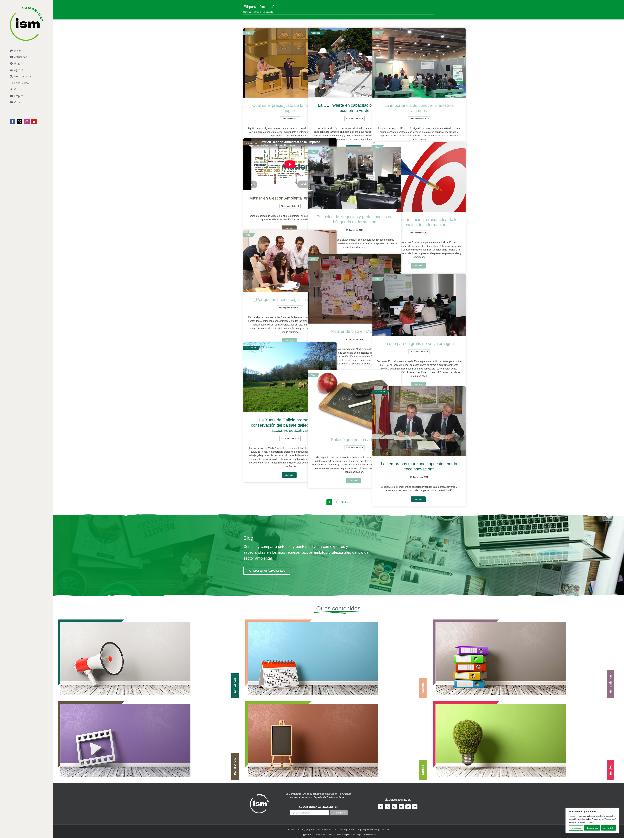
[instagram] (394, 806)
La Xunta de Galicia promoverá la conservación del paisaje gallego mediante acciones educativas (290, 425)
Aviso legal (320, 834)
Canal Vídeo (339, 829)
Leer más (418, 266)
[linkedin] (408, 806)
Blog (303, 829)
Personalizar (576, 828)
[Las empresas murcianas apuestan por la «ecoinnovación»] (419, 421)
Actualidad (293, 829)
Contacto (384, 829)
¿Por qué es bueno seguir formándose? (290, 299)
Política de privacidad (336, 834)
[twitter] (387, 806)
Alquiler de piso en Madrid (355, 331)
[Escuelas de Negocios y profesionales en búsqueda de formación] (354, 178)
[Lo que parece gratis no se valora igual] (419, 305)
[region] (592, 820)
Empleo (361, 829)
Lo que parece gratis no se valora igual (419, 343)
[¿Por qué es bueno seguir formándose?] (290, 261)
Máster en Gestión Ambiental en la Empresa (290, 198)
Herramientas (324, 829)
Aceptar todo (609, 828)
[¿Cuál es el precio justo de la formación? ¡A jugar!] (290, 63)
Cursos (351, 829)
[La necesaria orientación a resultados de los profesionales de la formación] (419, 177)
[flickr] (414, 806)
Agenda (311, 829)
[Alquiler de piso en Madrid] (354, 289)
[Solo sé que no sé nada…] (354, 401)
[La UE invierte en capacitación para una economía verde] (354, 63)
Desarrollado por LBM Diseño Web (362, 834)
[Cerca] (617, 808)
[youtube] (401, 806)
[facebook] (380, 806)
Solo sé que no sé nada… (354, 439)
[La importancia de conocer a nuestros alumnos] (419, 63)
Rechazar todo (592, 828)
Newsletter (372, 829)
